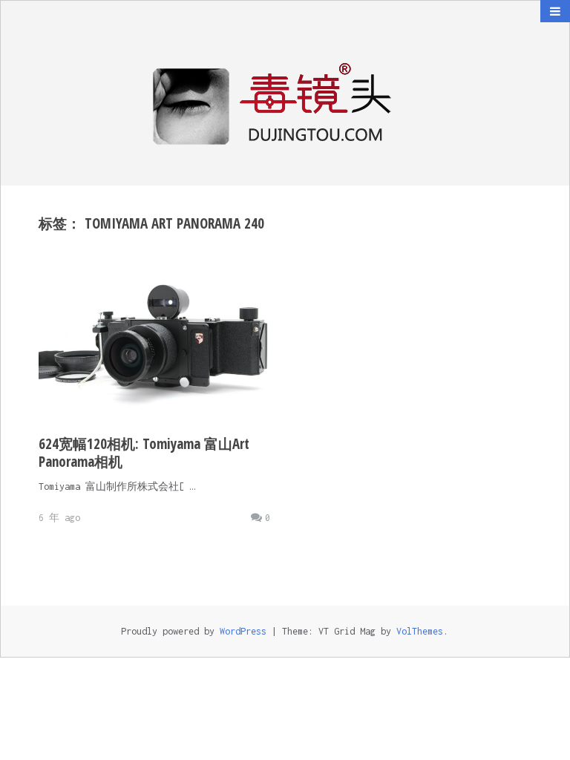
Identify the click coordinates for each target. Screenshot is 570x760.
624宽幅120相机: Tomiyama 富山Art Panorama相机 (144, 452)
